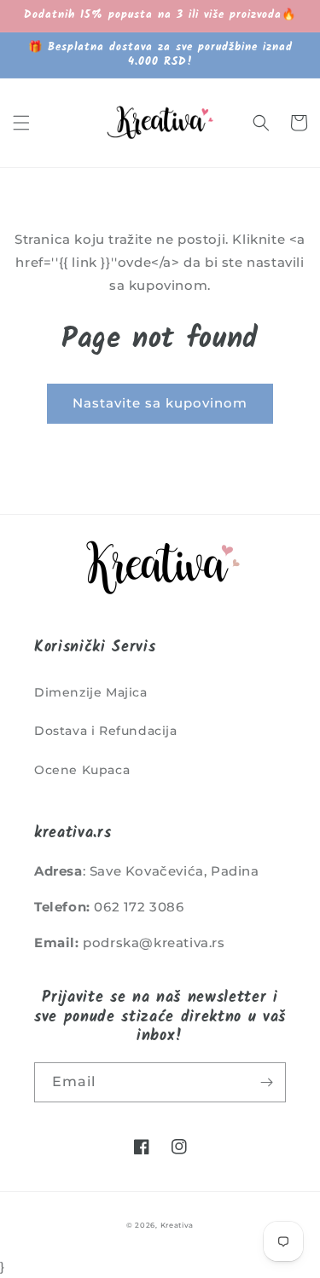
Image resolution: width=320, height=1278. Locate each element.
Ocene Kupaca (82, 770)
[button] (21, 123)
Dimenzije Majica (91, 692)
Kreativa (177, 1225)
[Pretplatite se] (266, 1082)
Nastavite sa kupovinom (160, 403)
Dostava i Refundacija (105, 730)
